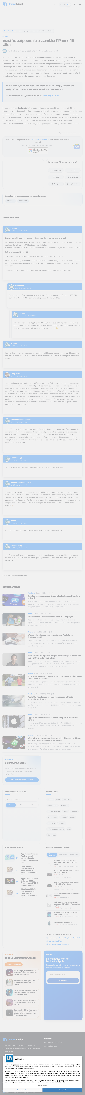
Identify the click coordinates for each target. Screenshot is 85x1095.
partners (16, 1065)
